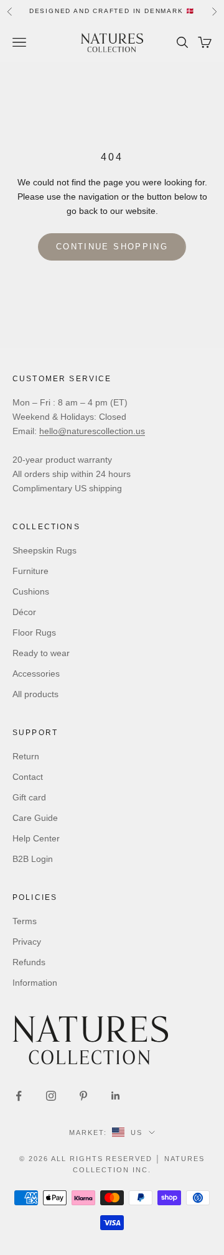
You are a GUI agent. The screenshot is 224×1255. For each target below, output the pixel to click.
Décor (24, 612)
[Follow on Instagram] (51, 1096)
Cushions (30, 591)
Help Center (36, 838)
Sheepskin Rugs (44, 550)
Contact (27, 777)
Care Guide (35, 818)
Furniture (30, 571)
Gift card (29, 797)
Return (25, 756)
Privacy (26, 942)
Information (34, 983)
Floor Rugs (34, 632)
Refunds (28, 962)
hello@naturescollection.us (92, 431)
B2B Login (32, 859)
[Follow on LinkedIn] (116, 1096)
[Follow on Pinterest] (83, 1096)
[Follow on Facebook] (18, 1096)
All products (35, 694)
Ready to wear (41, 653)
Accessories (36, 673)
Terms (24, 921)
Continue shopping (112, 246)
